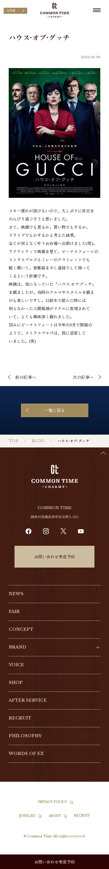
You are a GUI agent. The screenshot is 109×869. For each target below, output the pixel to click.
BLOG (38, 441)
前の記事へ (25, 377)
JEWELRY (27, 816)
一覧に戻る (54, 410)
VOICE (16, 664)
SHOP (16, 682)
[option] (94, 864)
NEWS (16, 593)
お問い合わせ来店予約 (54, 556)
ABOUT (55, 816)
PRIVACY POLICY (52, 802)
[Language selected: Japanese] (94, 863)
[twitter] (63, 531)
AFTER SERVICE (28, 700)
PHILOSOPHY (25, 735)
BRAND (17, 647)
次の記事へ (83, 377)
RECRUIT (20, 718)
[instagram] (46, 531)
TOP (13, 441)
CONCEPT (21, 629)
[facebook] (28, 531)
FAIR (14, 611)
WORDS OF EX (26, 753)
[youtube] (81, 531)
